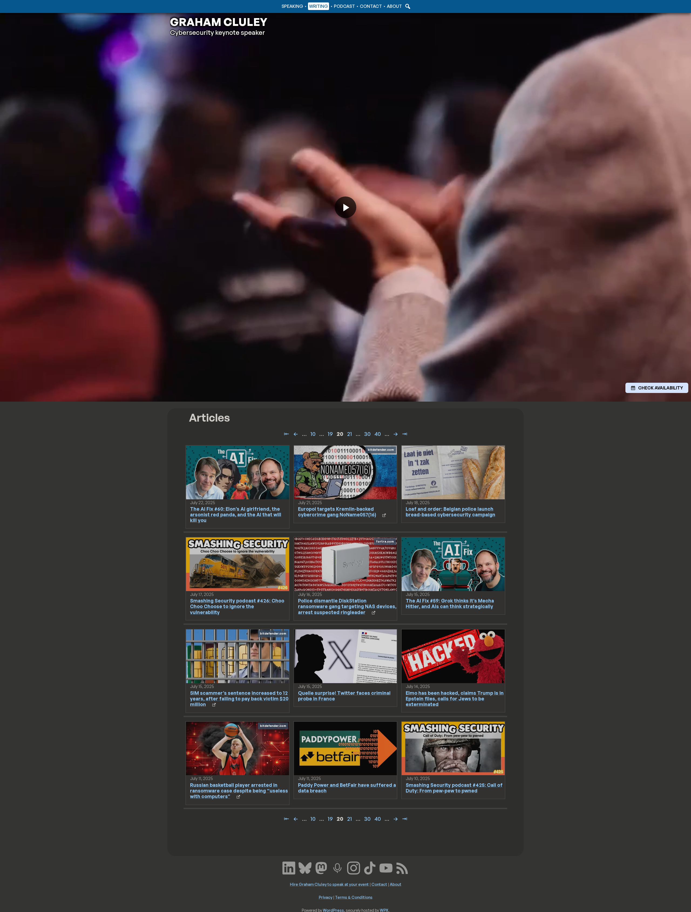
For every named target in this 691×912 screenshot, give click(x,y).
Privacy (325, 897)
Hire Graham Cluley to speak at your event (329, 884)
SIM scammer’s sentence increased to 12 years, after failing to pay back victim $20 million (239, 698)
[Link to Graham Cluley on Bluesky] (305, 867)
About (394, 6)
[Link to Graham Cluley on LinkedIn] (288, 867)
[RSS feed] (402, 867)
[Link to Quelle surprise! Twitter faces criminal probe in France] (345, 656)
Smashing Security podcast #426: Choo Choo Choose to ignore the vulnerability (237, 606)
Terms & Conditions (353, 897)
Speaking (292, 6)
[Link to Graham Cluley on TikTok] (369, 867)
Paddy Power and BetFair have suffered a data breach (347, 788)
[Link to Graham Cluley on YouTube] (386, 867)
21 (349, 433)
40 (377, 433)
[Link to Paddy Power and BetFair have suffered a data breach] (345, 748)
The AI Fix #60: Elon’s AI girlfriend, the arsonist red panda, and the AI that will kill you (235, 514)
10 (313, 433)
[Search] (407, 6)
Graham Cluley (191, 6)
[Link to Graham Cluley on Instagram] (353, 867)
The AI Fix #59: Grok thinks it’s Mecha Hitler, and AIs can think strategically (450, 603)
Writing (318, 6)
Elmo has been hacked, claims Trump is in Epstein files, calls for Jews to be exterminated (455, 698)
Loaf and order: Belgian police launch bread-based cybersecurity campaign (450, 511)
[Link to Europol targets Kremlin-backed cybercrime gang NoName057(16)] (345, 472)
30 (367, 433)
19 (330, 433)
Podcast (344, 6)
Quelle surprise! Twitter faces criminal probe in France (344, 695)
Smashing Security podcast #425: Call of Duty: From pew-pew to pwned (454, 788)
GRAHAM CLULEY (218, 22)
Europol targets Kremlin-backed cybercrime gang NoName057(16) (337, 511)
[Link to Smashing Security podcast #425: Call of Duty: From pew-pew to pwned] (453, 748)
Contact (371, 6)
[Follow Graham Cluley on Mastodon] (321, 867)
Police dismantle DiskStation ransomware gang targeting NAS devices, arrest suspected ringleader (347, 606)
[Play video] (345, 207)
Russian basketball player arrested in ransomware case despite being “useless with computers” (239, 790)
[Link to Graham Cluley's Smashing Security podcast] (337, 867)
